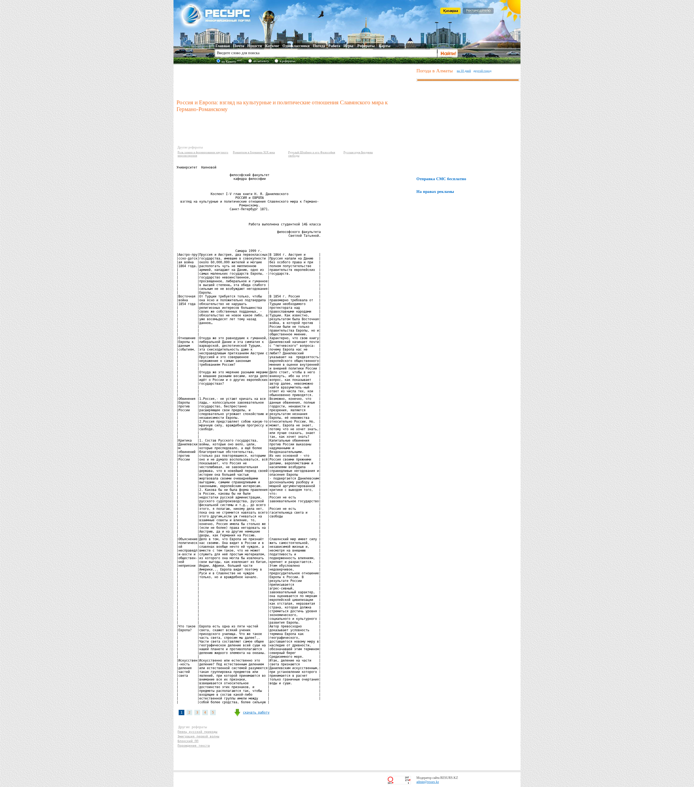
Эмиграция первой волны (198, 736)
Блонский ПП (188, 741)
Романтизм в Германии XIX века (254, 152)
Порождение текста (194, 745)
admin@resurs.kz (427, 782)
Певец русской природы (197, 732)
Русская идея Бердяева (358, 152)
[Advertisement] (295, 81)
